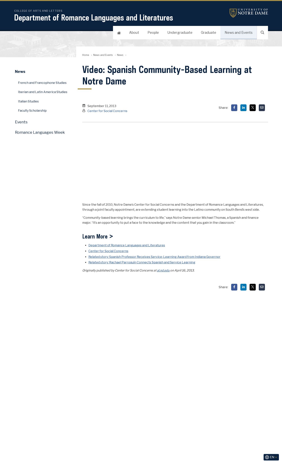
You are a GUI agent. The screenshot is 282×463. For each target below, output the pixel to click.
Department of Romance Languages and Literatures (93, 17)
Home (85, 55)
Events (21, 122)
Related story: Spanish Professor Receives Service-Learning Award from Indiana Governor (154, 257)
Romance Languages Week (40, 132)
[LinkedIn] (243, 107)
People (153, 33)
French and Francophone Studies (42, 83)
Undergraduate (179, 33)
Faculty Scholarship (32, 110)
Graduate (208, 33)
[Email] (262, 107)
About (134, 33)
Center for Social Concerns (107, 111)
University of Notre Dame (249, 13)
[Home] (119, 32)
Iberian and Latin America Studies (42, 92)
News (120, 55)
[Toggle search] (262, 32)
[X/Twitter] (253, 107)
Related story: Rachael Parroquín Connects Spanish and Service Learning (141, 262)
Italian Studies (28, 101)
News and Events (238, 33)
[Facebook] (234, 107)
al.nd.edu (163, 270)
